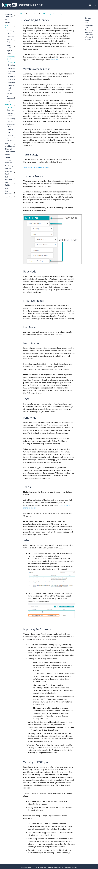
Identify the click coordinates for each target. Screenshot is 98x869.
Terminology (89, 30)
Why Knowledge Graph (89, 25)
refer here (55, 59)
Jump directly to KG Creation (36, 167)
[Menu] (90, 5)
